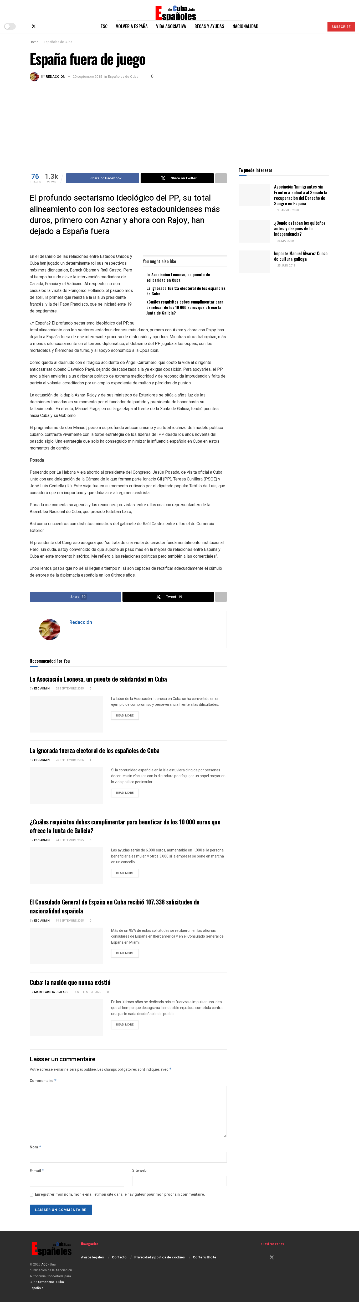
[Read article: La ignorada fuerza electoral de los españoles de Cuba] (66, 785)
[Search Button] (318, 26)
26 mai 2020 (285, 241)
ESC (104, 26)
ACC (44, 1264)
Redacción (55, 76)
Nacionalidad (245, 26)
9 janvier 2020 (287, 210)
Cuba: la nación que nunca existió (70, 982)
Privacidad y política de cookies (159, 1257)
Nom (36, 1147)
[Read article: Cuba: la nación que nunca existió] (66, 1017)
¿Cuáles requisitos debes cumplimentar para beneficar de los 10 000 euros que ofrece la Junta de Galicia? (184, 307)
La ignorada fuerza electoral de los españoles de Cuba (185, 290)
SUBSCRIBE (341, 26)
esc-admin (42, 688)
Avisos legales (92, 1257)
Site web (139, 1170)
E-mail (37, 1171)
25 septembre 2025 (69, 688)
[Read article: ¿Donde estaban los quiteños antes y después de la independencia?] (254, 231)
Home (34, 42)
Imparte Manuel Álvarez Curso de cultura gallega (300, 256)
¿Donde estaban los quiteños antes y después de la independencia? (300, 228)
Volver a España (132, 26)
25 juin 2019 (285, 265)
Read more (127, 715)
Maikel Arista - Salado (51, 992)
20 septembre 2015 (87, 76)
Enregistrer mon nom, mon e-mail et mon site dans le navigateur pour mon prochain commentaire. (120, 1194)
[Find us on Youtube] (51, 26)
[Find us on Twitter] (34, 26)
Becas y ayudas (209, 26)
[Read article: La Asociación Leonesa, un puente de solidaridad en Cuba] (66, 714)
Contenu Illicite (204, 1257)
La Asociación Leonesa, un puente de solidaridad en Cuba (178, 277)
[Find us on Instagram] (42, 26)
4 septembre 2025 (87, 992)
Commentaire (43, 1081)
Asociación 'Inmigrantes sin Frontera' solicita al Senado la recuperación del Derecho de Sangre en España (300, 195)
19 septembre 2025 (69, 920)
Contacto (119, 1257)
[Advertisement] (179, 121)
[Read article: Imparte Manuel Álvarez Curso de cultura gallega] (254, 261)
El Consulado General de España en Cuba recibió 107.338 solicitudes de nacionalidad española (114, 906)
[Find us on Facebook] (24, 26)
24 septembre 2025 (69, 840)
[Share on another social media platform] (221, 178)
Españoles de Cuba (58, 42)
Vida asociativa (171, 26)
